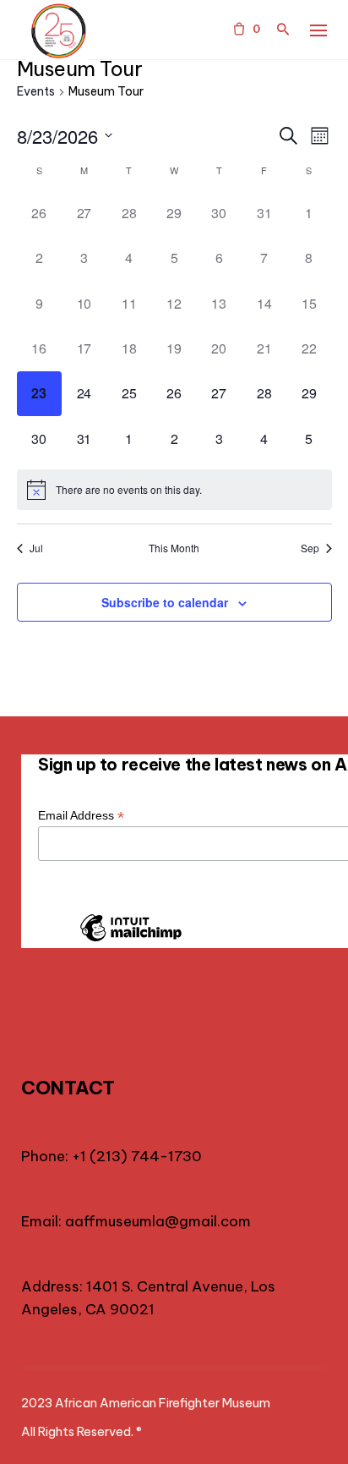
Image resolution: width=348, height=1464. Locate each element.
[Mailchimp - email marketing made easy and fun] (131, 940)
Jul (36, 548)
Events (36, 91)
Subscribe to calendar (164, 602)
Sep (310, 548)
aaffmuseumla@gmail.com (158, 1221)
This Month (174, 548)
